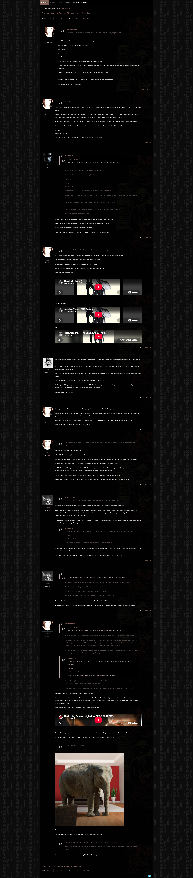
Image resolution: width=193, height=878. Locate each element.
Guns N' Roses (58, 13)
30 (73, 18)
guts (47, 164)
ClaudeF (47, 370)
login (68, 8)
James (50, 40)
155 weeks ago (144, 89)
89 (84, 18)
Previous (49, 18)
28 (65, 18)
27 (62, 18)
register (62, 8)
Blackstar (48, 507)
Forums (45, 13)
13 (49, 510)
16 (49, 372)
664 (51, 42)
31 (77, 18)
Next (88, 18)
